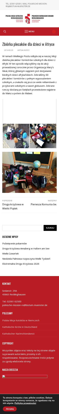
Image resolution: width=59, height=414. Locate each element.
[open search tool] (4, 31)
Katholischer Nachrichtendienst (18, 333)
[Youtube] (54, 31)
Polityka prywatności (25, 403)
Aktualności (23, 50)
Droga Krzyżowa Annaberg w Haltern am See (25, 248)
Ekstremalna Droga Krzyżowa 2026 (20, 263)
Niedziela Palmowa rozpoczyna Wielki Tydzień (26, 258)
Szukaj (50, 228)
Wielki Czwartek (10, 253)
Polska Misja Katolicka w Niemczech (20, 320)
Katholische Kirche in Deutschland (19, 326)
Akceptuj (10, 409)
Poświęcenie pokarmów (14, 243)
